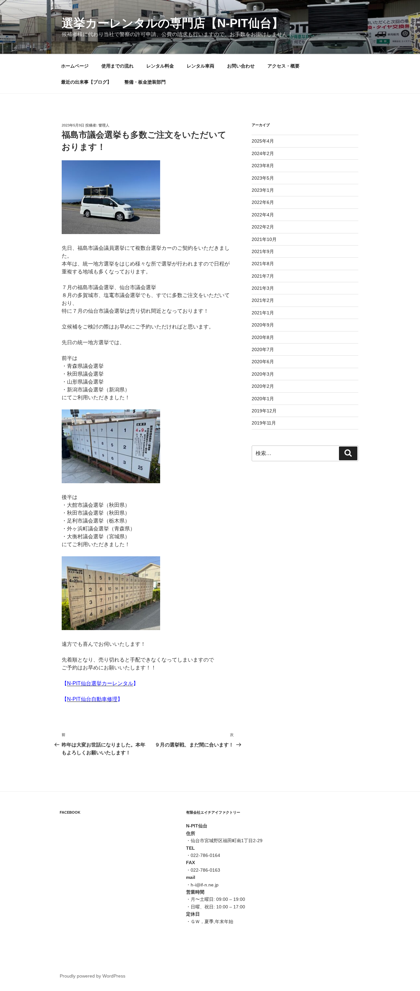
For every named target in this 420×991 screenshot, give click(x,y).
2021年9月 (263, 251)
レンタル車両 (200, 66)
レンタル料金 (160, 66)
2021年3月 (263, 288)
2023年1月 (263, 190)
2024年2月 (263, 153)
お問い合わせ (241, 66)
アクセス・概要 (283, 66)
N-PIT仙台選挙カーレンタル (100, 683)
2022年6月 (263, 202)
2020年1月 (263, 398)
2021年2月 (263, 300)
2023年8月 (263, 165)
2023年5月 (263, 178)
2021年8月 (263, 263)
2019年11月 (264, 423)
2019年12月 (264, 410)
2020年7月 (263, 349)
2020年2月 (263, 386)
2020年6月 (263, 361)
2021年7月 (263, 276)
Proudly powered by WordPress (92, 976)
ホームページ (75, 66)
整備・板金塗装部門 (145, 82)
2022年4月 (263, 214)
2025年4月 (263, 141)
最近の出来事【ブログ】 (86, 82)
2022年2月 (263, 226)
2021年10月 (264, 239)
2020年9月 (263, 324)
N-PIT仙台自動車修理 (92, 699)
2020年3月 (263, 374)
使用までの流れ (117, 66)
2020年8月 (263, 337)
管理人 (103, 125)
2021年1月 (263, 312)
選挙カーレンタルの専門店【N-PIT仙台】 (173, 23)
